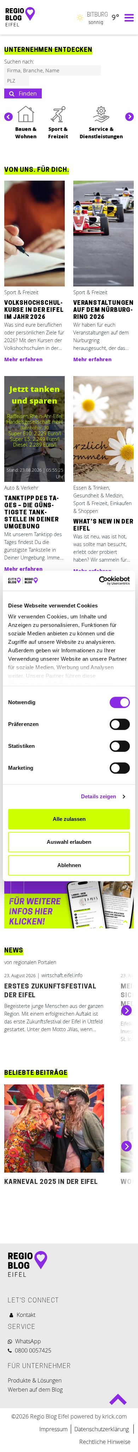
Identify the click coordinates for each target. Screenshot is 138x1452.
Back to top (118, 1402)
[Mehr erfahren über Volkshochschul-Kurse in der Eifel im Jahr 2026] (34, 234)
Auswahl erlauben (69, 842)
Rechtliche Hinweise (105, 1442)
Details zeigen (98, 796)
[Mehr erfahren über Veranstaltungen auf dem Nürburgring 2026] (103, 234)
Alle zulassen (69, 819)
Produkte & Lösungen (35, 1380)
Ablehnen (69, 865)
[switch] (120, 724)
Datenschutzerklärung (102, 1429)
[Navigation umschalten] (127, 17)
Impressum (53, 1429)
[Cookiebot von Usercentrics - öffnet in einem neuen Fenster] (99, 580)
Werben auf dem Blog (35, 1389)
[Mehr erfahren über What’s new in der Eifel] (103, 429)
